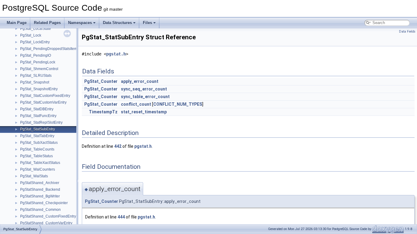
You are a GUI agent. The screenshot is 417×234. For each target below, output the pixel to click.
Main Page (17, 22)
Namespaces (80, 22)
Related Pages (47, 22)
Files (147, 22)
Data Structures (117, 22)
